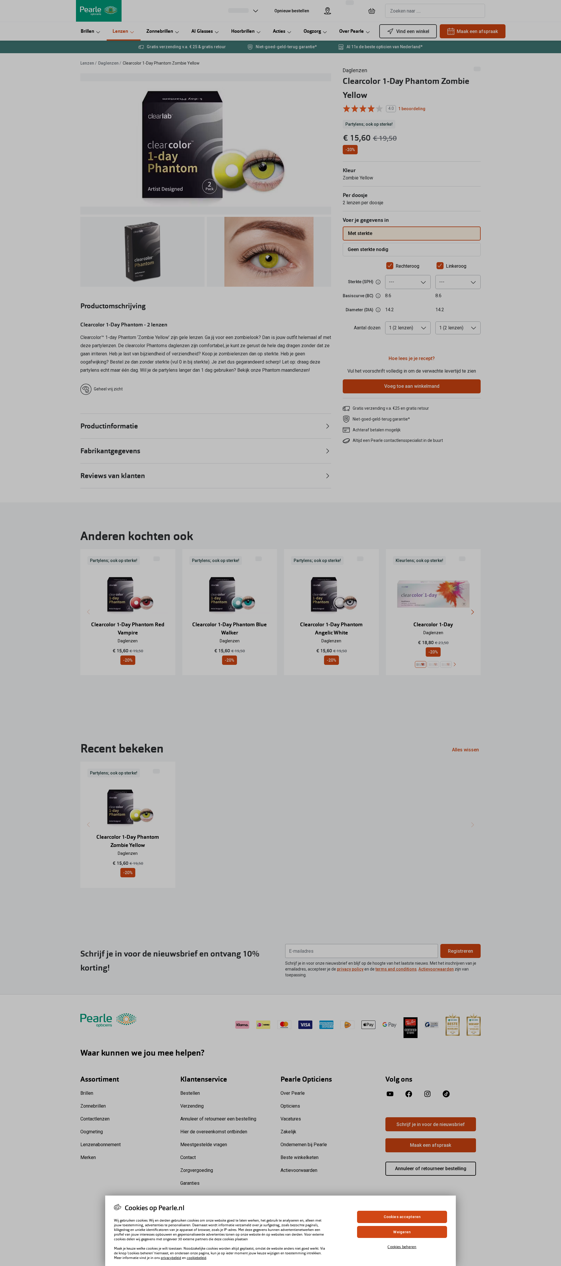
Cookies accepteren (402, 1217)
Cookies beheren (401, 1246)
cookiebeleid (196, 1257)
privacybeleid (171, 1257)
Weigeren (402, 1232)
